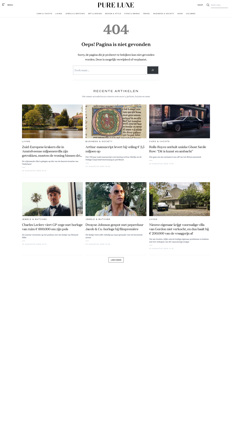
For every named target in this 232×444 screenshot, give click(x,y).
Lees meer (116, 259)
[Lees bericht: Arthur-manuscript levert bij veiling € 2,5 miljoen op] (116, 121)
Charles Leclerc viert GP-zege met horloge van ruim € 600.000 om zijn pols (52, 227)
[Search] (152, 70)
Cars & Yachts (159, 141)
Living (26, 141)
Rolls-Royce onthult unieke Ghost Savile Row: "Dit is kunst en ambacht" (177, 149)
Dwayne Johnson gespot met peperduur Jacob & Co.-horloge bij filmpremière (115, 227)
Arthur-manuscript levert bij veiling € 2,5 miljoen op (115, 149)
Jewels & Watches (34, 219)
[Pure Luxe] (116, 5)
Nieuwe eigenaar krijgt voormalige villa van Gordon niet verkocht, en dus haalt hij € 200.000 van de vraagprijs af (179, 229)
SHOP (200, 5)
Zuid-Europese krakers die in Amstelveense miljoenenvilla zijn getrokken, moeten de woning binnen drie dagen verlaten (52, 151)
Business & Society (99, 141)
